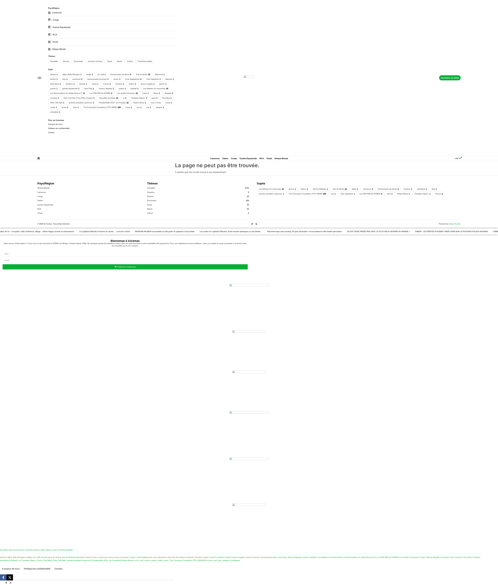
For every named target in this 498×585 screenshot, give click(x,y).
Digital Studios (455, 224)
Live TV (458, 158)
